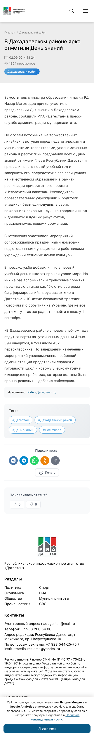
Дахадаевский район (32, 32)
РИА (42, 593)
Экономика (14, 593)
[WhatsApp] (34, 460)
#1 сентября (52, 430)
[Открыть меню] (85, 11)
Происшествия (17, 604)
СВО (43, 604)
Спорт (44, 587)
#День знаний (22, 430)
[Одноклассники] (44, 460)
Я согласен (47, 728)
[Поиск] (71, 11)
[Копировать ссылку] (55, 460)
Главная (9, 32)
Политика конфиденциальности (24, 688)
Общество (13, 598)
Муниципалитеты (54, 598)
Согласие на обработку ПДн (67, 688)
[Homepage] (14, 11)
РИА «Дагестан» (40, 392)
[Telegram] (23, 460)
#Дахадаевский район (55, 420)
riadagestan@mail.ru (58, 623)
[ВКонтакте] (13, 460)
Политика (12, 587)
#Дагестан (20, 420)
